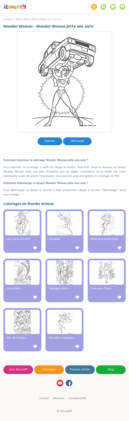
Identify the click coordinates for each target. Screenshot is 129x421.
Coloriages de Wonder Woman (28, 203)
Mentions (58, 398)
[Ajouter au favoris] (22, 248)
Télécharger (77, 140)
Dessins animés (80, 369)
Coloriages (49, 369)
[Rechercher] (104, 6)
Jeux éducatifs (18, 369)
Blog (111, 369)
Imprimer (50, 140)
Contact (44, 398)
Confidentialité (77, 398)
